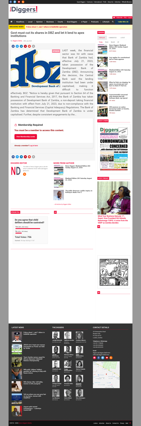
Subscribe (119, 17)
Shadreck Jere (56, 369)
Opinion (39, 22)
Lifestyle (105, 22)
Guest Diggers (81, 2)
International (98, 2)
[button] (13, 46)
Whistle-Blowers (127, 2)
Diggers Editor (17, 41)
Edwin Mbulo (68, 398)
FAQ (125, 17)
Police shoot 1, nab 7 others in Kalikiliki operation (46, 27)
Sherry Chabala (80, 369)
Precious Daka (68, 383)
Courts (60, 22)
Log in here (34, 146)
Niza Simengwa (80, 398)
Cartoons (90, 2)
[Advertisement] (92, 10)
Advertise (117, 2)
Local (30, 22)
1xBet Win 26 (123, 22)
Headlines (20, 22)
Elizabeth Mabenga (78, 384)
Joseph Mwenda (57, 340)
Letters (96, 423)
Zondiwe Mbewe (81, 340)
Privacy (122, 423)
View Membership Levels (25, 137)
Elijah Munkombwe (80, 355)
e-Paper (84, 22)
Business (50, 22)
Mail (127, 423)
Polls (104, 2)
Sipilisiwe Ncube (69, 340)
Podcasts (95, 22)
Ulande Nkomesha (55, 355)
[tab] (102, 38)
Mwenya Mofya (68, 354)
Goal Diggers (72, 22)
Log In (130, 17)
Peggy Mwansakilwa (68, 369)
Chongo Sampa (56, 383)
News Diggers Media (25, 423)
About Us (110, 2)
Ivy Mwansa (56, 398)
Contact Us (115, 423)
